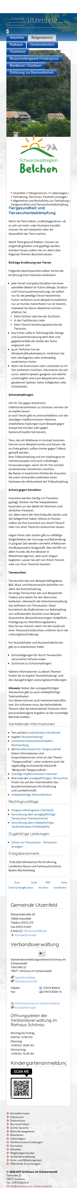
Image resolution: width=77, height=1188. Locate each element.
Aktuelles (17, 37)
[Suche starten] (7, 31)
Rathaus (16, 44)
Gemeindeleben (42, 44)
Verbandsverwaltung (22, 1156)
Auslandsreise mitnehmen (44, 732)
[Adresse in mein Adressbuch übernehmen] (43, 956)
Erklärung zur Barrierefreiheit (31, 72)
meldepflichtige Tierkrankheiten (31, 795)
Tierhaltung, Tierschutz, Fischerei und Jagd (39, 197)
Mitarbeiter (17, 1135)
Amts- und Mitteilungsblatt (26, 1160)
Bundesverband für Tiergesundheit (38, 749)
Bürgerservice (42, 37)
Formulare (16, 1146)
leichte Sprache (19, 1128)
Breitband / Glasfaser (26, 65)
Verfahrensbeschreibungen (26, 1142)
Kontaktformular (25, 935)
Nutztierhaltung (32, 737)
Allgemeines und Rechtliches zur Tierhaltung (41, 201)
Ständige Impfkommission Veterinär (34, 774)
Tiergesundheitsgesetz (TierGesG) (32, 810)
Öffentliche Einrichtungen (25, 1164)
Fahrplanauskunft (26, 981)
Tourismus (17, 51)
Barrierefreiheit (19, 1124)
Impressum (17, 1117)
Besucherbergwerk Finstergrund (34, 58)
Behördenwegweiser (22, 1131)
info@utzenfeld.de (35, 931)
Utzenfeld (19, 193)
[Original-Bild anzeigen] (21, 1098)
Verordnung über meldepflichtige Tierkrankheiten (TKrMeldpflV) (32, 825)
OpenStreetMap (25, 977)
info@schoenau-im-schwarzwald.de (37, 1003)
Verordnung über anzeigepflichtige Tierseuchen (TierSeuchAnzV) (33, 816)
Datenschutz (17, 1120)
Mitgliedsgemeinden (22, 1153)
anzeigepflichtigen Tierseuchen (48, 778)
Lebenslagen (59, 193)
